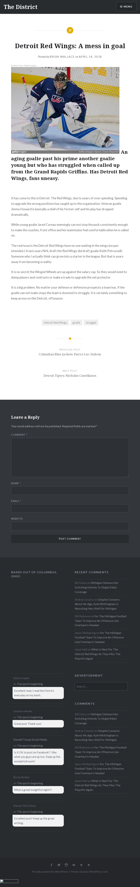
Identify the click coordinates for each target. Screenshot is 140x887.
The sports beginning (30, 684)
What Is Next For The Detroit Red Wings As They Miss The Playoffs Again (97, 654)
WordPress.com (98, 871)
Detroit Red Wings (55, 322)
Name (16, 483)
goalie (76, 322)
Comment (19, 434)
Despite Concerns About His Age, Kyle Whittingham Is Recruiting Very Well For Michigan (97, 604)
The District (21, 7)
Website (17, 518)
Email (16, 501)
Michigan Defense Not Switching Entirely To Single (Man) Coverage (96, 587)
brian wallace (62, 56)
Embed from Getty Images (24, 65)
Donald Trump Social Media (30, 739)
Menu (128, 6)
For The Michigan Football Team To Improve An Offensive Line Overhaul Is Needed (101, 621)
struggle (91, 322)
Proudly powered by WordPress (50, 871)
